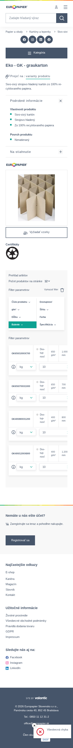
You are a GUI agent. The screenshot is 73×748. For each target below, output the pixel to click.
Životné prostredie (17, 615)
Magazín (11, 584)
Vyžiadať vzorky (39, 232)
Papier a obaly (14, 31)
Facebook (16, 657)
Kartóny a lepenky (40, 31)
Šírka (42, 309)
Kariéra (10, 578)
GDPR (10, 631)
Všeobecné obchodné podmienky (26, 620)
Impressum (13, 636)
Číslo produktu (19, 302)
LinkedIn (15, 668)
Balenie (16, 324)
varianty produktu (38, 76)
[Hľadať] (61, 18)
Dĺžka (15, 317)
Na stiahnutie (20, 152)
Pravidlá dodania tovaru (20, 626)
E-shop (10, 572)
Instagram (16, 662)
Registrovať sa (20, 540)
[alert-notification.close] (34, 725)
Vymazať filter (51, 289)
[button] (49, 39)
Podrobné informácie (26, 101)
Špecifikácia (46, 324)
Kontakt (10, 594)
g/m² (14, 309)
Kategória (39, 52)
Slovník (10, 589)
